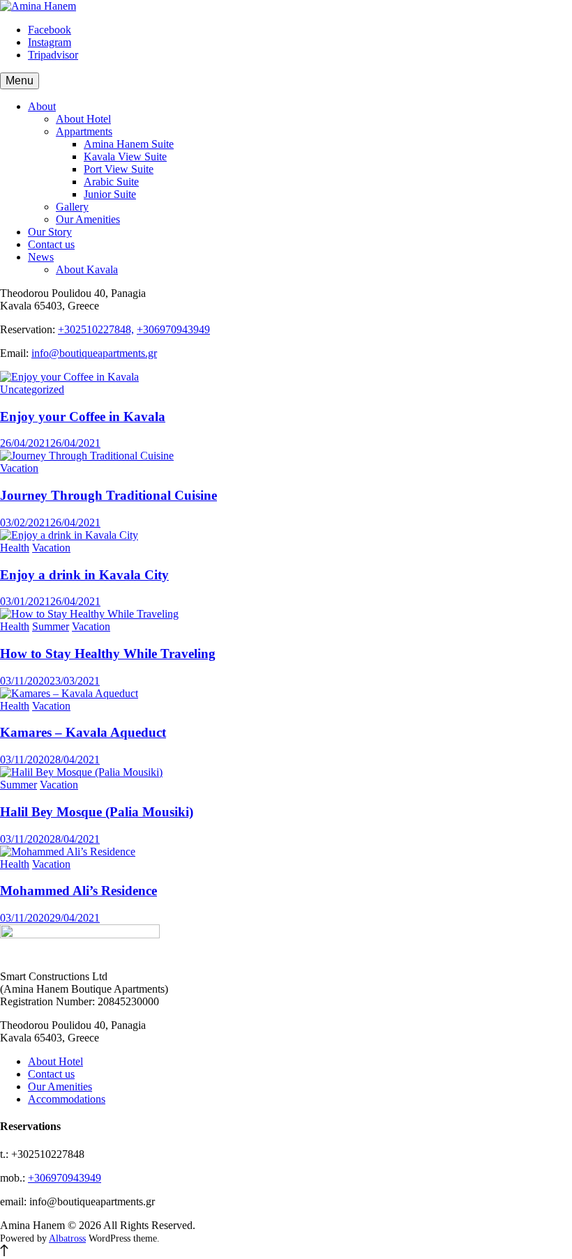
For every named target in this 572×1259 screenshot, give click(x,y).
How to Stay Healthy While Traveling (108, 653)
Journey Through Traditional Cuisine (108, 495)
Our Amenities (88, 219)
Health (14, 548)
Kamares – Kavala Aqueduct (83, 732)
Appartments (84, 131)
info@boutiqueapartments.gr (94, 353)
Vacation (19, 468)
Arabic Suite (111, 182)
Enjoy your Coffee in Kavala (82, 416)
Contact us (51, 244)
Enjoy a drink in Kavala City (84, 574)
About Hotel (83, 119)
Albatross (67, 1238)
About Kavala (87, 269)
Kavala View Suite (125, 156)
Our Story (50, 232)
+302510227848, (96, 329)
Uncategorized (32, 389)
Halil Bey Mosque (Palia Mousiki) (96, 811)
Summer (50, 626)
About (42, 106)
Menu (19, 80)
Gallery (72, 207)
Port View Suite (118, 169)
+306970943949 (173, 329)
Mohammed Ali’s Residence (78, 890)
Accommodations (66, 1099)
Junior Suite (110, 194)
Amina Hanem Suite (129, 144)
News (41, 257)
